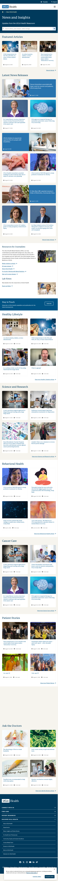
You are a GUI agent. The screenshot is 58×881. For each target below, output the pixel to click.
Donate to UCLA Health (8, 846)
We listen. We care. (51, 867)
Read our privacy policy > (32, 872)
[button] (44, 2)
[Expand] (55, 807)
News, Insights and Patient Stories (11, 831)
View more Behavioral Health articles (44, 533)
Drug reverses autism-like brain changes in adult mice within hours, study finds (13, 522)
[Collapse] (55, 819)
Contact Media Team (8, 842)
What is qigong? (36, 368)
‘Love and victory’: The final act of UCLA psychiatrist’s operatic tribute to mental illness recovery (42, 522)
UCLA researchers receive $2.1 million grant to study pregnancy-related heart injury (14, 226)
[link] (29, 88)
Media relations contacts (8, 263)
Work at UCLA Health (8, 850)
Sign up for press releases (9, 274)
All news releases (6, 266)
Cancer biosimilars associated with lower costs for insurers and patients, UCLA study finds (42, 566)
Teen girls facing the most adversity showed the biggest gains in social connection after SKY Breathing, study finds (42, 490)
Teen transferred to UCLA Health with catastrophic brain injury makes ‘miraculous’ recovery (47, 57)
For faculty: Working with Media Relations (13, 271)
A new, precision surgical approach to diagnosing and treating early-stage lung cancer (14, 412)
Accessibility (42, 867)
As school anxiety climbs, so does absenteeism (27, 55)
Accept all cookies (50, 876)
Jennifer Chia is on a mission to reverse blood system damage (43, 442)
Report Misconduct (33, 867)
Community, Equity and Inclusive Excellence (13, 838)
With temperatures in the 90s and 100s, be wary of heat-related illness (9, 56)
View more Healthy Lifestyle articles (44, 379)
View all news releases (48, 239)
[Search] (54, 28)
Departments (6, 827)
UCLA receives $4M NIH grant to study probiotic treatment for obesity (42, 173)
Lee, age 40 (6, 673)
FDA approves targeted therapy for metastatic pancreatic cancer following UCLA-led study (43, 121)
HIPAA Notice (5, 867)
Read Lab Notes (6, 286)
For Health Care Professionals (10, 835)
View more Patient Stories (47, 683)
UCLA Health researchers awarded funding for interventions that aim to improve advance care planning (14, 174)
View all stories (50, 70)
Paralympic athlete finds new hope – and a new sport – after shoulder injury (42, 643)
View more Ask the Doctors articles (45, 790)
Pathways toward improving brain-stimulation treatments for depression (42, 411)
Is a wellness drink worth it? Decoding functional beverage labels (14, 368)
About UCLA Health (11, 12)
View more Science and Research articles (43, 456)
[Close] (54, 869)
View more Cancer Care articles (45, 610)
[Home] (2, 12)
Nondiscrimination (23, 867)
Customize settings (37, 876)
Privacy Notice (13, 867)
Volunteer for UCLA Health (9, 854)
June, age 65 (35, 673)
